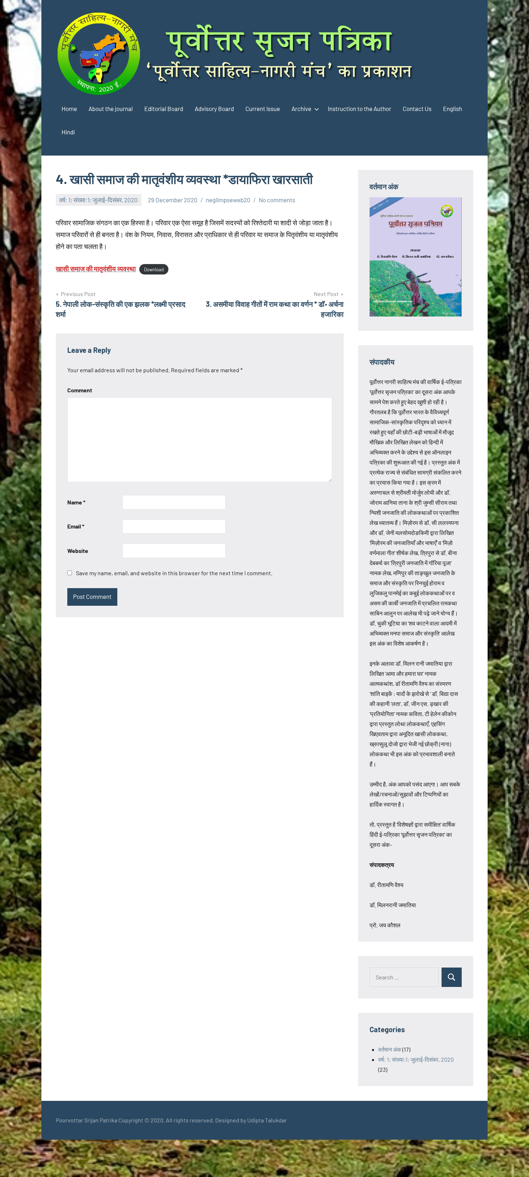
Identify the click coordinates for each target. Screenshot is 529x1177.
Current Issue (262, 108)
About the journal (111, 108)
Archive (301, 108)
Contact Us (417, 108)
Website (77, 550)
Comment (79, 390)
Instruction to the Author (359, 108)
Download (154, 269)
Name (76, 502)
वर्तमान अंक (389, 1049)
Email (75, 526)
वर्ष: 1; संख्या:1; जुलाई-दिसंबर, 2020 (98, 199)
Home (69, 108)
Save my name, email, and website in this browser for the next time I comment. (174, 572)
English (452, 108)
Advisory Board (214, 108)
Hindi (68, 131)
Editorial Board (163, 108)
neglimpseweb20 (228, 199)
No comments (277, 199)
